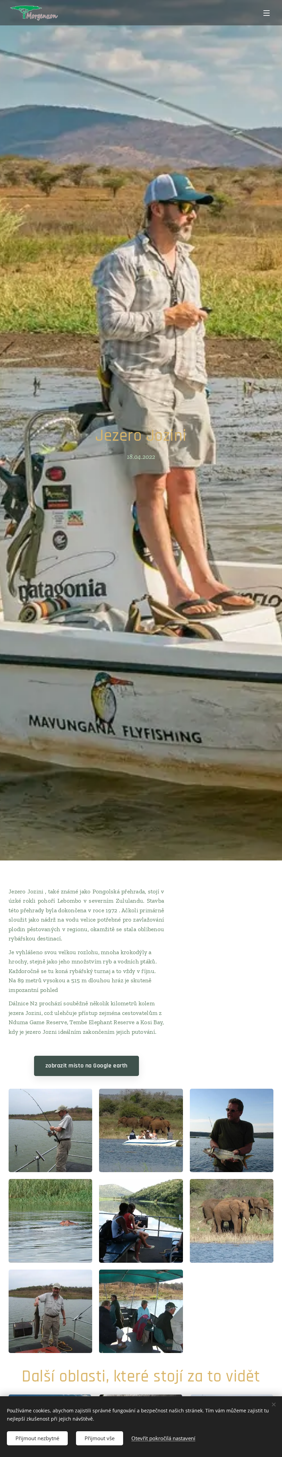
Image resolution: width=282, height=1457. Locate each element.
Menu (266, 13)
